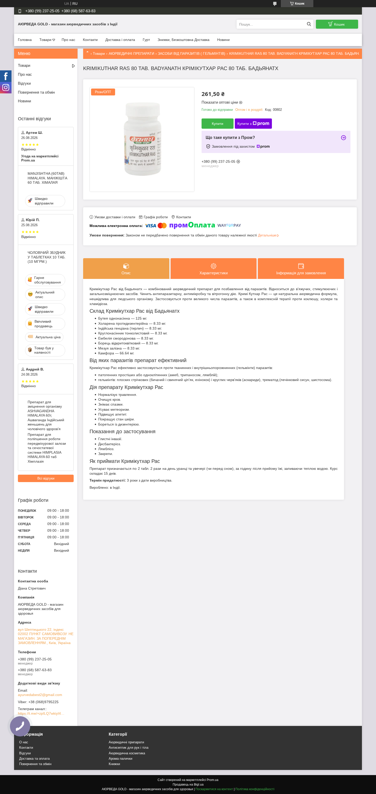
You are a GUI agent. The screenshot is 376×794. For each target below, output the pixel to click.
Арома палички (120, 758)
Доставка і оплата (120, 40)
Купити (217, 124)
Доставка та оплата (34, 758)
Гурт (146, 40)
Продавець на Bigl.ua (188, 784)
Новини (223, 40)
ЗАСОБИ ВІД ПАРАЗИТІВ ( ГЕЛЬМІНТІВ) (191, 53)
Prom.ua (212, 780)
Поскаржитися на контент (214, 789)
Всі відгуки (45, 478)
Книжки (114, 764)
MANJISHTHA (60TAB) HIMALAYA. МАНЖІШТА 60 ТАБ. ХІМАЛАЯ (47, 177)
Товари (45, 40)
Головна (25, 40)
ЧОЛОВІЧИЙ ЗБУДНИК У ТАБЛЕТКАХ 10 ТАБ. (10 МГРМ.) (46, 257)
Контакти (90, 40)
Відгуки (24, 83)
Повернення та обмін (36, 92)
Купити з (244, 124)
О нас (23, 742)
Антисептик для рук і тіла (128, 747)
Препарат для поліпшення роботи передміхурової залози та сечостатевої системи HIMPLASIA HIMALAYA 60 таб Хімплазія (47, 447)
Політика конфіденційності (254, 789)
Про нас (68, 40)
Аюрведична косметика (127, 753)
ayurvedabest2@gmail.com (40, 695)
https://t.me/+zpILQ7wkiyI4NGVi (42, 713)
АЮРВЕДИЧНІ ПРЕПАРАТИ (131, 53)
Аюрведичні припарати (126, 742)
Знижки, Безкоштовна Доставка (183, 40)
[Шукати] (308, 24)
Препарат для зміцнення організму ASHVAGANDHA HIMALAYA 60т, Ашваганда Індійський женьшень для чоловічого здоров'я (46, 415)
